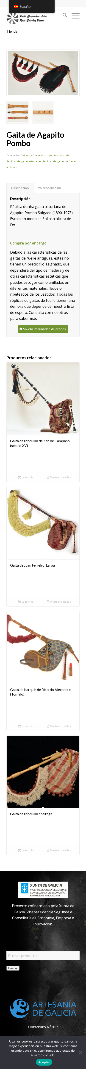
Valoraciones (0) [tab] (49, 188)
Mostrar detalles (60, 477)
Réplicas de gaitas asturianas (23, 161)
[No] (80, 1052)
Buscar (13, 968)
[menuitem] (62, 16)
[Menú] (73, 16)
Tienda (11, 31)
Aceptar (44, 1062)
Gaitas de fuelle (30, 155)
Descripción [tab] (20, 188)
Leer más (27, 477)
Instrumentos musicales (56, 155)
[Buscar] (62, 16)
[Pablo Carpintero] (35, 16)
